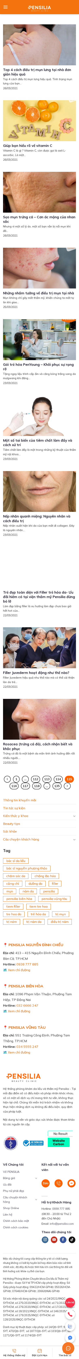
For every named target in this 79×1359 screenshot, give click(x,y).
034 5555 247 (27, 1047)
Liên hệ (7, 1214)
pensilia (49, 891)
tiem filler (13, 906)
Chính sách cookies (15, 1227)
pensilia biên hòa (19, 899)
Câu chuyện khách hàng (21, 839)
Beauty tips (11, 824)
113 (47, 779)
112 (35, 779)
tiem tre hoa (39, 906)
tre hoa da (13, 914)
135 (57, 786)
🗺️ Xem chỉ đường (16, 970)
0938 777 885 (27, 964)
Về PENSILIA (11, 1172)
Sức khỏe (10, 832)
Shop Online (11, 1208)
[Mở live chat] (68, 1348)
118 (37, 786)
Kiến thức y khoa (15, 816)
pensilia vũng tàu (54, 899)
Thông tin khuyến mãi (19, 800)
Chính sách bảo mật (16, 1221)
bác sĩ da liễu (15, 861)
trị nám (11, 922)
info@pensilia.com (62, 1224)
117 (25, 786)
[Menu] (5, 7)
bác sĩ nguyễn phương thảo (26, 868)
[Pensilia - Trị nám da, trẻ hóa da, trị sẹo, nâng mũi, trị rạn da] (39, 7)
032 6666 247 (27, 1005)
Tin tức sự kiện (14, 808)
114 (58, 779)
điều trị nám (59, 922)
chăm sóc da (15, 876)
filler (55, 884)
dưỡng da (35, 884)
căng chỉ (12, 884)
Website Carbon (58, 1142)
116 (14, 786)
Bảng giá (9, 1178)
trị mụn (60, 914)
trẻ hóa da (38, 914)
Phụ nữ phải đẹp (13, 1191)
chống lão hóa (45, 876)
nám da (28, 891)
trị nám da (33, 922)
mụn (9, 891)
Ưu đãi (7, 1184)
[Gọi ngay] (70, 1314)
